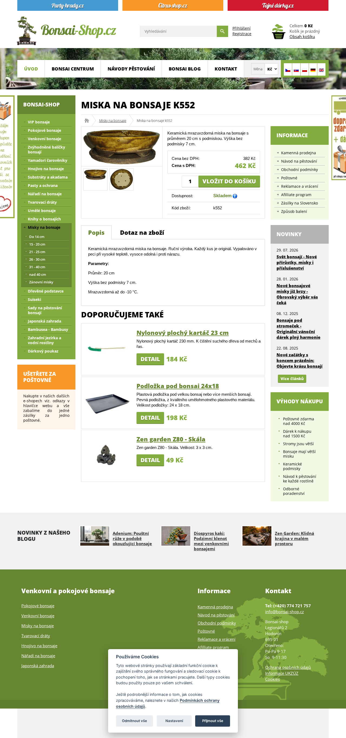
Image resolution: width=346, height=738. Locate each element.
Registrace (241, 33)
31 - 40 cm (37, 266)
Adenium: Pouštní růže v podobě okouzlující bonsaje (132, 538)
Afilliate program (296, 194)
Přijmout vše (212, 721)
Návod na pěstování (299, 161)
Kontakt (226, 69)
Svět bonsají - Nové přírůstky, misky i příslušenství (297, 262)
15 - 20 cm (37, 244)
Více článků (292, 378)
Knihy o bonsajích (44, 219)
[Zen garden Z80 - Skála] (107, 455)
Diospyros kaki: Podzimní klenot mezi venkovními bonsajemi (211, 541)
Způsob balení (294, 211)
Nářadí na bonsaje (45, 193)
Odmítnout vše (134, 721)
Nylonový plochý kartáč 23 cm (183, 332)
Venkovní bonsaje (44, 138)
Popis (96, 232)
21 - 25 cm (37, 251)
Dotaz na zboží (142, 232)
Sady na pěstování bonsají (45, 310)
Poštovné (289, 177)
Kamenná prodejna (298, 152)
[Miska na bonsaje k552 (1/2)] (95, 174)
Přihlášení (241, 28)
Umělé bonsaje (42, 210)
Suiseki (34, 299)
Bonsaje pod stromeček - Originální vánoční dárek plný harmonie (298, 328)
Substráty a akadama (48, 177)
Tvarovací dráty (42, 202)
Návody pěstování (131, 69)
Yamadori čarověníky (47, 160)
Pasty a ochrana (43, 185)
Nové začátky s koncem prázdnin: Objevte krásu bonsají (299, 360)
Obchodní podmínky (299, 169)
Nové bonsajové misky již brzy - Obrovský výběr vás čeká (297, 294)
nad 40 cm (37, 274)
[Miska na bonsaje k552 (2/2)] (122, 179)
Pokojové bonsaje (44, 130)
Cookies (272, 679)
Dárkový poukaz (43, 351)
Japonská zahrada (44, 321)
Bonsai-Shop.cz (88, 120)
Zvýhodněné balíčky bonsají (46, 150)
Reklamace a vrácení (299, 186)
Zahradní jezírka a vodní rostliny (44, 340)
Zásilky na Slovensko (299, 203)
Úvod (31, 69)
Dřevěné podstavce (46, 291)
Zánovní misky (41, 282)
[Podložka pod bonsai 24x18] (107, 402)
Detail (150, 359)
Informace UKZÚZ (281, 673)
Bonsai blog (185, 69)
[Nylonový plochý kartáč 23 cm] (107, 349)
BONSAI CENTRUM (73, 69)
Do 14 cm (36, 236)
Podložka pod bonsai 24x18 (178, 386)
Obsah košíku (302, 36)
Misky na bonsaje (112, 120)
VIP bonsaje (39, 122)
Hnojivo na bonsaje (46, 168)
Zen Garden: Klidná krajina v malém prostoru (294, 538)
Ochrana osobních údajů (288, 667)
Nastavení (174, 721)
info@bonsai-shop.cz (284, 611)
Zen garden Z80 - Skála (171, 439)
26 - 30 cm (37, 259)
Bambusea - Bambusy (48, 329)
